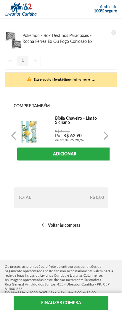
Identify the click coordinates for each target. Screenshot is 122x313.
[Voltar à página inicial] (21, 9)
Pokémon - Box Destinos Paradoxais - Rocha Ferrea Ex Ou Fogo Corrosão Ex (57, 39)
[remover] (113, 32)
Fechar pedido (61, 303)
